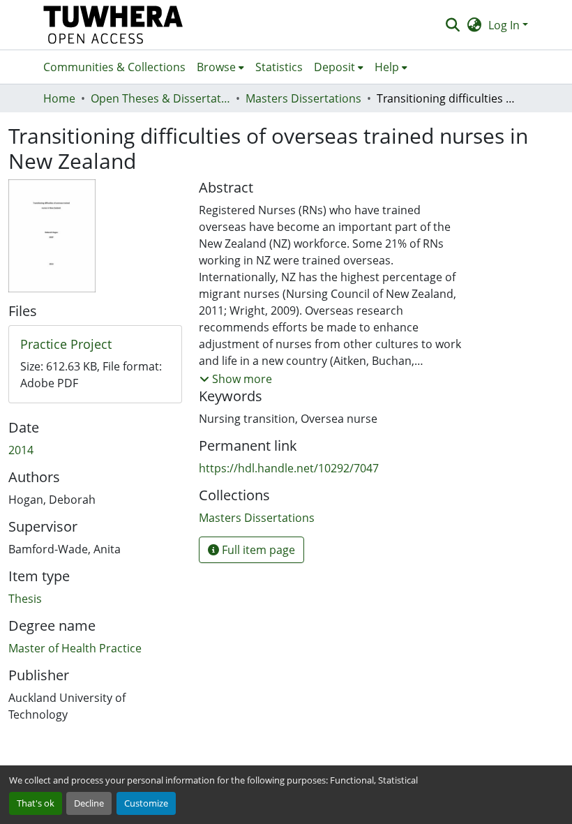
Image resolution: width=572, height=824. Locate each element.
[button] (113, 25)
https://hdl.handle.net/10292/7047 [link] (289, 468)
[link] (95, 344)
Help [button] (387, 67)
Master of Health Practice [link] (75, 648)
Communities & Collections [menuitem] (114, 67)
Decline (89, 803)
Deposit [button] (334, 67)
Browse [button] (216, 67)
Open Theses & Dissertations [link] (160, 98)
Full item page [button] (257, 549)
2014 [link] (20, 450)
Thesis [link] (25, 598)
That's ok (35, 803)
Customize (146, 803)
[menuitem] (220, 67)
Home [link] (59, 98)
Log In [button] (505, 25)
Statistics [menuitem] (279, 67)
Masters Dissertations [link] (303, 98)
